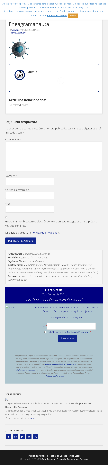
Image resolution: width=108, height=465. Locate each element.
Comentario (13, 139)
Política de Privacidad (45, 232)
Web (8, 203)
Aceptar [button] (73, 15)
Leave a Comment (18, 33)
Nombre (11, 176)
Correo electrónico (17, 189)
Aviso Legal (74, 455)
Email (43, 326)
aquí (33, 418)
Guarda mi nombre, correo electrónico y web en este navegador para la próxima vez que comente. (51, 223)
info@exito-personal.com (26, 370)
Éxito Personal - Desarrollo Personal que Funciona (65, 459)
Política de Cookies (58, 455)
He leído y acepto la (33, 232)
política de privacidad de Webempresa (60, 364)
